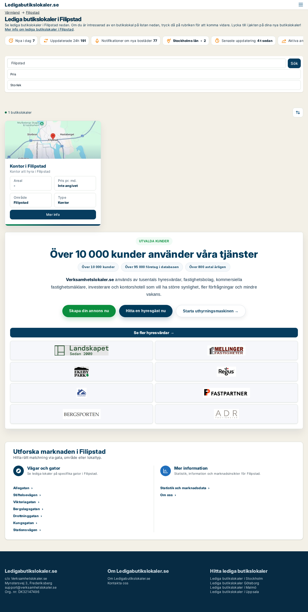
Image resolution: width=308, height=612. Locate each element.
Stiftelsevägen (25, 495)
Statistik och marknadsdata (183, 488)
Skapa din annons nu (89, 311)
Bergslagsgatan (26, 509)
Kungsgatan (23, 523)
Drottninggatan (26, 516)
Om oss (166, 495)
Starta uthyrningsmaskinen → (210, 311)
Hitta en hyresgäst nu (146, 311)
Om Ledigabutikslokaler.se (129, 578)
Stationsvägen (25, 530)
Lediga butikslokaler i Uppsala (234, 592)
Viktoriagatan (24, 502)
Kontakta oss (118, 583)
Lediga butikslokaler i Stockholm (236, 578)
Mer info (53, 214)
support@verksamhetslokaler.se (31, 587)
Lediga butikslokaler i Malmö (233, 587)
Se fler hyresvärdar (154, 332)
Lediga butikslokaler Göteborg (234, 583)
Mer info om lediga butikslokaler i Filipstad (39, 29)
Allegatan (21, 488)
